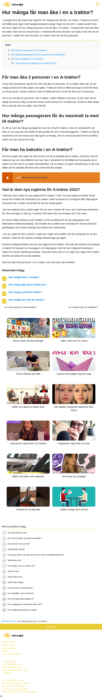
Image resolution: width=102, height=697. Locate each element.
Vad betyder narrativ (16, 549)
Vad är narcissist (15, 577)
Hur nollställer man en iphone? (21, 593)
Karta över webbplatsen (12, 654)
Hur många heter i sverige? (23, 277)
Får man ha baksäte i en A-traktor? (27, 59)
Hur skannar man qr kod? (19, 544)
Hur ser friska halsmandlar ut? (21, 599)
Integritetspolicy (8, 648)
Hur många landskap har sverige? (22, 610)
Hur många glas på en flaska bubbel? (20, 307)
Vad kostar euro (14, 560)
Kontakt (5, 651)
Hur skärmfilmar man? (17, 533)
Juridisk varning (8, 642)
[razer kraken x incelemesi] (51, 696)
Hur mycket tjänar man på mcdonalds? (24, 538)
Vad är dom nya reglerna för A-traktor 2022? (36, 63)
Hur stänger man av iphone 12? (21, 566)
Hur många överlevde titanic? (25, 292)
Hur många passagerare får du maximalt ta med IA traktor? (38, 55)
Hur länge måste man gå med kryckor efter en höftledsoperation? (36, 555)
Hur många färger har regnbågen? (83, 307)
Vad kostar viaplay (16, 582)
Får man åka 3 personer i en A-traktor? (29, 50)
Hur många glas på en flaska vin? (27, 284)
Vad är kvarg (13, 571)
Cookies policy (8, 645)
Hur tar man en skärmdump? (20, 588)
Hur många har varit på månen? (26, 299)
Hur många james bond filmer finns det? (25, 604)
